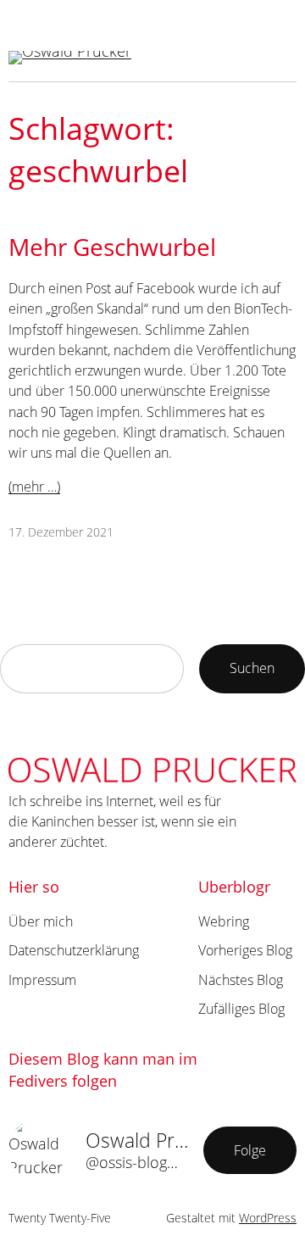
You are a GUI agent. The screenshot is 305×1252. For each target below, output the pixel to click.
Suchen (252, 668)
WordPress (268, 1218)
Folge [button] (250, 1150)
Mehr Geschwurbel (112, 247)
